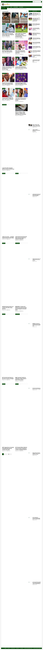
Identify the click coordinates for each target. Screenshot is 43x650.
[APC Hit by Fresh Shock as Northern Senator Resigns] (8, 345)
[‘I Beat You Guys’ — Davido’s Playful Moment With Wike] (8, 204)
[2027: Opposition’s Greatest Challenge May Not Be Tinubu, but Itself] (8, 414)
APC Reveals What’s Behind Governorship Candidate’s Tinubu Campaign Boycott (21, 448)
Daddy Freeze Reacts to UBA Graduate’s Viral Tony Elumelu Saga (8, 68)
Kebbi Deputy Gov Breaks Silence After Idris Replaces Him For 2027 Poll (8, 34)
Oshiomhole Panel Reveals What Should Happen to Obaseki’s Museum (21, 237)
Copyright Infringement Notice (28, 648)
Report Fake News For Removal (37, 648)
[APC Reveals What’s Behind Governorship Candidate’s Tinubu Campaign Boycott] (21, 414)
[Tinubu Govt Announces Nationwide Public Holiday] (21, 61)
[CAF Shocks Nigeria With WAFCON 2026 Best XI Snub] (21, 77)
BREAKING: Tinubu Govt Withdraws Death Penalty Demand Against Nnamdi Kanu (21, 308)
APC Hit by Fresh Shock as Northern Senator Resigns (8, 378)
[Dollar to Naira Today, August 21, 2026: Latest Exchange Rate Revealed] (21, 107)
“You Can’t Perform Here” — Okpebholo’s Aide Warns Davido (21, 99)
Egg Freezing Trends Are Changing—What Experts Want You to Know (20, 378)
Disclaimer (21, 648)
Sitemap (5, 648)
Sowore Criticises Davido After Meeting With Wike (7, 83)
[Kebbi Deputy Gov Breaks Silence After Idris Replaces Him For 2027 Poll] (8, 28)
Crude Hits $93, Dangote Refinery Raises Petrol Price (8, 168)
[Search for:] (37, 1)
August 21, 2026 (5, 70)
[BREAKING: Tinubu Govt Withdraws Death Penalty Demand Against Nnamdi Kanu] (21, 274)
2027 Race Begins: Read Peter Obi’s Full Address (7, 51)
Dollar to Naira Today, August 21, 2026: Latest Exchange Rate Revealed (20, 113)
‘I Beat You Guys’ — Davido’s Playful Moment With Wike (8, 237)
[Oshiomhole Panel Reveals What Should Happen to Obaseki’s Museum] (21, 204)
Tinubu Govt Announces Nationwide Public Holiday (21, 67)
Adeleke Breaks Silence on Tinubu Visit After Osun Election (7, 307)
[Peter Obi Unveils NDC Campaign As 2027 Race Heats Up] (21, 45)
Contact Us (17, 648)
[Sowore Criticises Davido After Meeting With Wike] (8, 77)
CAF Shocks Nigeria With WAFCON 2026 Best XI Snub (21, 83)
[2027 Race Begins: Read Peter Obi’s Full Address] (8, 45)
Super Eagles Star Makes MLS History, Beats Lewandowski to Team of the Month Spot (20, 35)
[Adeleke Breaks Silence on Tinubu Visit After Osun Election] (8, 274)
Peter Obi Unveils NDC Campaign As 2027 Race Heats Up (20, 51)
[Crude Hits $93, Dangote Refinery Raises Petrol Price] (8, 135)
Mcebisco (9, 70)
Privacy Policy (13, 648)
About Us (9, 648)
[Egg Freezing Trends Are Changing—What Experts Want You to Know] (21, 345)
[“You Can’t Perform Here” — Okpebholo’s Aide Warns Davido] (21, 92)
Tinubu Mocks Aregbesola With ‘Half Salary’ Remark (7, 99)
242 (8, 454)
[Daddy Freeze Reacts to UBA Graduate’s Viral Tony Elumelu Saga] (8, 61)
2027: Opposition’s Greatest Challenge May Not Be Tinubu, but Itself (8, 448)
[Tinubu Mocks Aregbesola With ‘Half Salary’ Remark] (8, 92)
